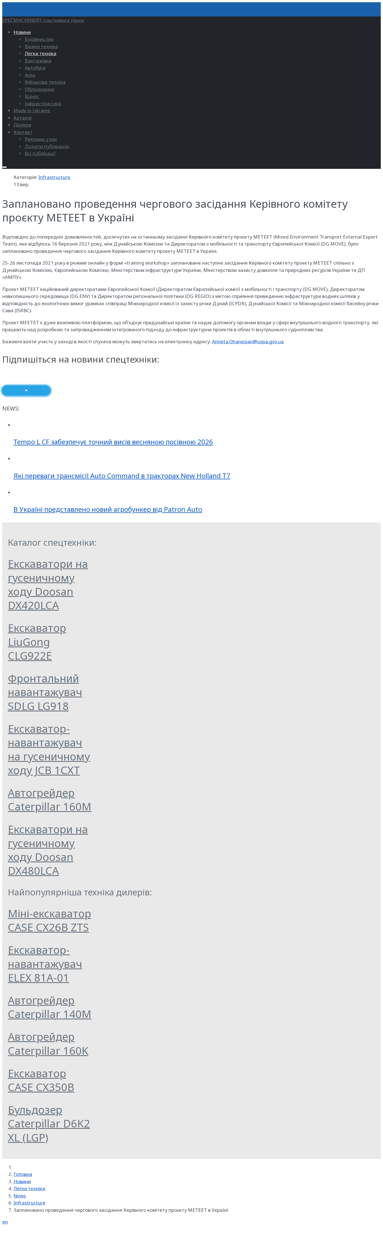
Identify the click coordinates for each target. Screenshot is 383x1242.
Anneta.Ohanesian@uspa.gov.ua (248, 341)
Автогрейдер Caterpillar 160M (49, 799)
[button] (22, 32)
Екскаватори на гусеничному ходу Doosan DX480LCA (48, 850)
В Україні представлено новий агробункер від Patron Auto (107, 509)
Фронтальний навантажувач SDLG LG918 (45, 692)
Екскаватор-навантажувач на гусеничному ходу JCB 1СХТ (49, 749)
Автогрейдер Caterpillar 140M (49, 1007)
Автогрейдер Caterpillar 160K (48, 1043)
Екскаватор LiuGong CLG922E (37, 641)
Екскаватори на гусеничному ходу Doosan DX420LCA (48, 584)
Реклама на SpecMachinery (33, 1234)
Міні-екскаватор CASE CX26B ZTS (49, 920)
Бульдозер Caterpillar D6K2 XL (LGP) (49, 1123)
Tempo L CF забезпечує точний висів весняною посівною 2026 (113, 441)
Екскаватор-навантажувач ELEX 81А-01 (45, 963)
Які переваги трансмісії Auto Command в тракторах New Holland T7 (121, 475)
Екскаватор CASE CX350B (41, 1080)
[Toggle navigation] (4, 167)
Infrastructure (54, 177)
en (5, 1221)
